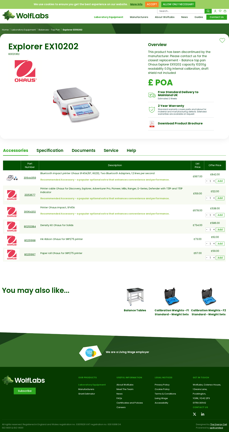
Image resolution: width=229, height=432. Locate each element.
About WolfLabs (165, 17)
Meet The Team (125, 389)
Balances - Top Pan (49, 29)
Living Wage (161, 398)
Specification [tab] (50, 150)
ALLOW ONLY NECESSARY (178, 4)
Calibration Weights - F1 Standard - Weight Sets (172, 312)
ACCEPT (152, 4)
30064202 (30, 211)
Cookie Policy (162, 389)
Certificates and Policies (130, 402)
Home (5, 29)
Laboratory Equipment (108, 17)
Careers (121, 407)
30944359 (30, 177)
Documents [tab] (83, 150)
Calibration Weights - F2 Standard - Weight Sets (208, 312)
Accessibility (161, 402)
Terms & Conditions (165, 393)
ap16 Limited (216, 427)
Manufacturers (139, 17)
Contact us (200, 407)
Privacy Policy (162, 384)
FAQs (119, 398)
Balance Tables (135, 310)
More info (136, 4)
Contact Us (217, 17)
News (184, 17)
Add (220, 181)
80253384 (30, 226)
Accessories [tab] (15, 150)
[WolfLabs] (28, 15)
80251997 (30, 254)
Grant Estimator (86, 393)
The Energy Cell (218, 424)
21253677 (29, 195)
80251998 (30, 240)
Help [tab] (131, 150)
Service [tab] (111, 150)
